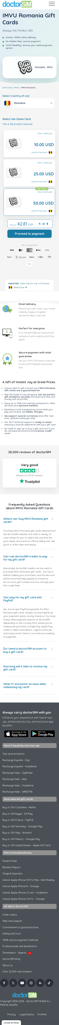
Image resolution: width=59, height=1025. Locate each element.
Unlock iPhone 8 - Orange (20, 886)
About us (7, 965)
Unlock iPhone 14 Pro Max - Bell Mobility (28, 880)
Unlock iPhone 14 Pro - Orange (23, 898)
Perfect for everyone (32, 328)
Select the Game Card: (16, 119)
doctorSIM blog (11, 958)
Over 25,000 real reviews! (16, 971)
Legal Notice (27, 1014)
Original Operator (12, 873)
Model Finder (9, 860)
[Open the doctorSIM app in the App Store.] (16, 733)
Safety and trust (11, 933)
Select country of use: (16, 95)
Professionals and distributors (19, 946)
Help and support (12, 920)
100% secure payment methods (20, 940)
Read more (20, 287)
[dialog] (11, 1022)
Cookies (42, 1014)
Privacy (11, 1014)
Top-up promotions (13, 753)
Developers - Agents (16, 952)
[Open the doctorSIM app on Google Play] (42, 733)
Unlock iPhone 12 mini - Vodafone (25, 892)
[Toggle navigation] (52, 4)
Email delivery (27, 304)
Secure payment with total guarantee (35, 354)
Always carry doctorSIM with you (26, 712)
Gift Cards (7, 87)
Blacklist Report (11, 867)
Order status (9, 914)
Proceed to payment (29, 234)
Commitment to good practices (20, 927)
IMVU (16, 87)
